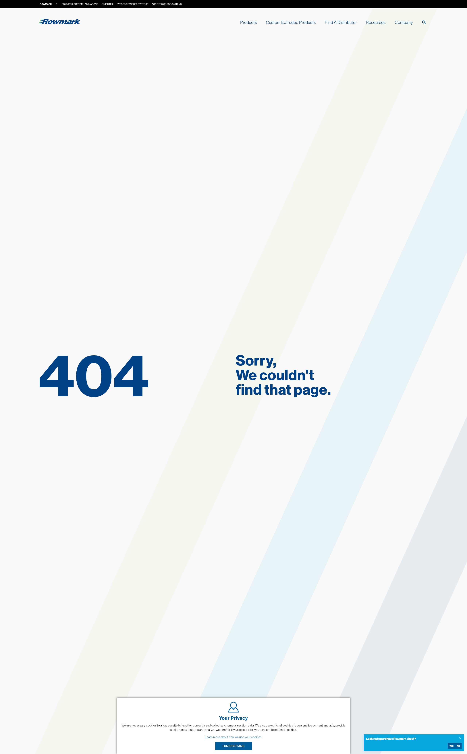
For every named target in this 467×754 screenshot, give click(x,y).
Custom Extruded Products (291, 22)
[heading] (411, 739)
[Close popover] (460, 738)
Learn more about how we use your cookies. (233, 737)
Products (248, 22)
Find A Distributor (341, 22)
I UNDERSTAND (234, 746)
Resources (376, 22)
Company (404, 22)
